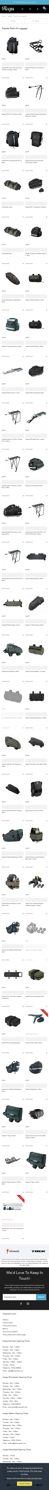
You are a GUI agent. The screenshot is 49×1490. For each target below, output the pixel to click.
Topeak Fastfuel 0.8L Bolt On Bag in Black (12, 811)
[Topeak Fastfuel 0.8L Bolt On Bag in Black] (13, 789)
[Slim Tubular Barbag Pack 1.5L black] (13, 696)
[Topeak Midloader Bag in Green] (13, 603)
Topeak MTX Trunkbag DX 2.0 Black (35, 207)
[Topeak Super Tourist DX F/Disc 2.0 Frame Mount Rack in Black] (36, 510)
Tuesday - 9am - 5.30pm (11, 1350)
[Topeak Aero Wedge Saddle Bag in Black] (13, 928)
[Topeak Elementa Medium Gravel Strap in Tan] (13, 882)
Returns (5, 1329)
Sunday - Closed (8, 1365)
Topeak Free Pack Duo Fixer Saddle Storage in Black (35, 1136)
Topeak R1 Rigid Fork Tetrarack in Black (34, 68)
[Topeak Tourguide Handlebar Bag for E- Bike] (36, 232)
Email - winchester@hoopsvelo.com (15, 1407)
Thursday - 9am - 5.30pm (11, 1356)
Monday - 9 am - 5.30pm (11, 1347)
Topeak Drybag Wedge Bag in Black (12, 857)
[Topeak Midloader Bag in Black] (36, 557)
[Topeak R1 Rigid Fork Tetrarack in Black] (36, 46)
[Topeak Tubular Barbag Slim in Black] (36, 696)
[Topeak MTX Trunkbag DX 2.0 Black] (36, 185)
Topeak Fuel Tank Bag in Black (10, 671)
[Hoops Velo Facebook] (21, 1303)
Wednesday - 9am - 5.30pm (12, 1353)
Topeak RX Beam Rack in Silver (11, 393)
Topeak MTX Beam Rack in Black (34, 439)
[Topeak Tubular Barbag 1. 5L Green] (36, 650)
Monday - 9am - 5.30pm (11, 1383)
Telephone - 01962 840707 (12, 1404)
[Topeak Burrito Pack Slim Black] (36, 789)
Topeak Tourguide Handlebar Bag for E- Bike (35, 254)
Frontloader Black (7, 253)
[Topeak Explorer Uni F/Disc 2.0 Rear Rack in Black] (13, 418)
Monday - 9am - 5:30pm (11, 1419)
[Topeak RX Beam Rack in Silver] (13, 371)
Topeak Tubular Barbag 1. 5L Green (35, 671)
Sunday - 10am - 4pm (10, 1401)
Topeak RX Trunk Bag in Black (34, 485)
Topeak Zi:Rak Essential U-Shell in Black (11, 1183)
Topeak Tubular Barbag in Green (34, 300)
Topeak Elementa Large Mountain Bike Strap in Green (34, 858)
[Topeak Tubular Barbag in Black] (36, 325)
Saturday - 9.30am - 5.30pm (12, 1362)
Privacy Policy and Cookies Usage (14, 1335)
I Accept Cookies (24, 1483)
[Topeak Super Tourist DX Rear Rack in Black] (13, 557)
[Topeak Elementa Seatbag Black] (13, 1021)
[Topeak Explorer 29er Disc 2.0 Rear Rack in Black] (13, 464)
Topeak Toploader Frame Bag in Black (36, 764)
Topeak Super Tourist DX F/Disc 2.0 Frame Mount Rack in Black (35, 533)
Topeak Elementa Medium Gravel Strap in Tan (11, 904)
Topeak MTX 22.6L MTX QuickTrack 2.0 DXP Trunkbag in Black (12, 68)
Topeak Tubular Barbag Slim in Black (35, 718)
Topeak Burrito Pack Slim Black (34, 810)
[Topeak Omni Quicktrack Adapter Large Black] (13, 975)
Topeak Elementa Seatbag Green (34, 996)
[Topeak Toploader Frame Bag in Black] (36, 742)
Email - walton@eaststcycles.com (14, 1443)
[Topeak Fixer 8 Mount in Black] (36, 928)
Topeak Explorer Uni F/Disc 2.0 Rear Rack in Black (12, 440)
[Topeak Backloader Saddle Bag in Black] (13, 278)
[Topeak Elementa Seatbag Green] (36, 975)
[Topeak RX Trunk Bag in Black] (36, 464)
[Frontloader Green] (13, 185)
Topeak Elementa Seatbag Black (11, 1043)
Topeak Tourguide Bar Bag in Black (12, 346)
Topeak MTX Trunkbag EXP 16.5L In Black (12, 161)
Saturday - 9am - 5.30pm (11, 1434)
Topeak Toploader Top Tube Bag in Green (11, 765)
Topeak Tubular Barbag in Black (34, 346)
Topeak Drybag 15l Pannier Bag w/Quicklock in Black (34, 161)
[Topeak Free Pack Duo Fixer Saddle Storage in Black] (36, 1114)
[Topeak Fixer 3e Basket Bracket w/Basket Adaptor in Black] (36, 882)
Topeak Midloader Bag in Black (34, 578)
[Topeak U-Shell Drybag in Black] (36, 603)
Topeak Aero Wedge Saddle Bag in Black (12, 951)
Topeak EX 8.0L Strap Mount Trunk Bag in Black (11, 533)
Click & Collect (8, 1323)
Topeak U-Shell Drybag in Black (34, 625)
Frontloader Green (7, 207)
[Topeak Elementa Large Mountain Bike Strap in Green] (36, 835)
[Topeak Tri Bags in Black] (13, 1114)
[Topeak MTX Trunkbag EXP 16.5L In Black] (13, 139)
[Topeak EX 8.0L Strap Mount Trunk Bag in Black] (13, 510)
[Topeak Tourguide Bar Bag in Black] (13, 325)
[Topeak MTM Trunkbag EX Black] (36, 371)
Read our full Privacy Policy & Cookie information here (24, 1478)
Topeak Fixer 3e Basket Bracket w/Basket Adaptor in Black (34, 904)
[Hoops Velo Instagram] (27, 1303)
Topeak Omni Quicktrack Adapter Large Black (11, 997)
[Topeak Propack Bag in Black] (36, 1021)
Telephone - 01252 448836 (12, 1368)
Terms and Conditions (10, 1332)
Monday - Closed (9, 1455)
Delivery (5, 1320)
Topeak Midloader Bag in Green (11, 625)
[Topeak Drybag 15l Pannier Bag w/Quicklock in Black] (36, 139)
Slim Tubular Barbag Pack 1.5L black (12, 718)
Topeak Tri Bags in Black (9, 1135)
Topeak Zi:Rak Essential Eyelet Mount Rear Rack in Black (35, 115)
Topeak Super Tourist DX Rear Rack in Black (12, 579)
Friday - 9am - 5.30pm (10, 1359)
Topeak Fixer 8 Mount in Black (34, 950)
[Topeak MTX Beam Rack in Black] (36, 418)
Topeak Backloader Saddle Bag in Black (11, 301)
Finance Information (10, 1326)
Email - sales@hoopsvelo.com (13, 1371)
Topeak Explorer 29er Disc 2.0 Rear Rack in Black (12, 486)
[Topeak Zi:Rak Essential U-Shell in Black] (13, 1160)
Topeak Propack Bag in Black (33, 1043)
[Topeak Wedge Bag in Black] (36, 1068)
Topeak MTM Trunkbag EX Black (34, 393)
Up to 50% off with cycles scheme (25, 2)
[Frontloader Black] (13, 232)
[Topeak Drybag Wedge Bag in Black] (13, 835)
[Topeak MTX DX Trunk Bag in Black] (13, 92)
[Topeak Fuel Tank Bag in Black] (13, 650)
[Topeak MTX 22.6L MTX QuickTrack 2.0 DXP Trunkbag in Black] (13, 46)
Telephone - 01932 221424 (12, 1440)
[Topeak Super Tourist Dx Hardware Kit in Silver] (13, 1207)
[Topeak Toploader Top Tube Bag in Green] (13, 742)
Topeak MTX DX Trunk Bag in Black (12, 114)
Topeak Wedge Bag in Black (33, 1089)
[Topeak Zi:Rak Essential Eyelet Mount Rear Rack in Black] (36, 92)
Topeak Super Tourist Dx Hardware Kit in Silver (12, 1229)
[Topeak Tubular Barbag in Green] (36, 278)
